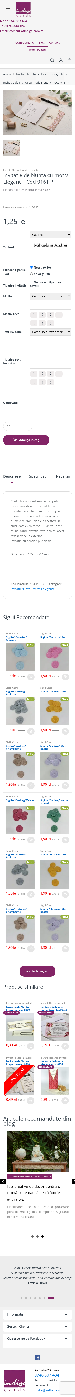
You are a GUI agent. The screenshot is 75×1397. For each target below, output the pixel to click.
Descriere (12, 476)
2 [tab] (37, 1236)
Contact (54, 42)
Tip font (8, 247)
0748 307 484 (46, 1375)
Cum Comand (24, 42)
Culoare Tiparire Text (14, 272)
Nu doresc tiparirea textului (45, 284)
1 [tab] (32, 1236)
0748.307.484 (18, 21)
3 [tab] (42, 1236)
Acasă (7, 74)
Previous (2, 1182)
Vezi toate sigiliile (37, 971)
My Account (61, 60)
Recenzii (63, 476)
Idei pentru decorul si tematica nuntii (29, 1176)
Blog (42, 42)
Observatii (10, 403)
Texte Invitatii (38, 50)
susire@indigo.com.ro (49, 1390)
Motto (7, 296)
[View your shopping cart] (69, 60)
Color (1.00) (41, 274)
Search (52, 60)
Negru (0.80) (42, 267)
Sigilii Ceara (12, 633)
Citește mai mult (30, 1100)
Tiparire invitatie (14, 285)
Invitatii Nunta (26, 74)
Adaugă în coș (29, 440)
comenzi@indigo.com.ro (26, 31)
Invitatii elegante (52, 74)
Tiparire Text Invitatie (12, 361)
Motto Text (11, 314)
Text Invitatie (12, 332)
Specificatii (38, 476)
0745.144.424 (15, 26)
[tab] (12, 478)
